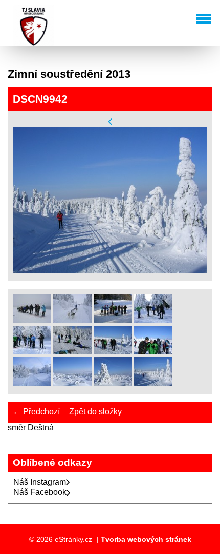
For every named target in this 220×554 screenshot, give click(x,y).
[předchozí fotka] (110, 121)
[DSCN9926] (72, 351)
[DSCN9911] (113, 319)
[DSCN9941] (113, 383)
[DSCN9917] (32, 383)
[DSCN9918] (153, 319)
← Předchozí (36, 411)
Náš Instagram (39, 482)
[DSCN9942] (153, 383)
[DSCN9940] (72, 383)
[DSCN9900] (32, 319)
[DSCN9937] (113, 351)
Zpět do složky (95, 411)
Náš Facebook (40, 492)
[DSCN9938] (153, 351)
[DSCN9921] (32, 351)
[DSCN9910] (72, 319)
